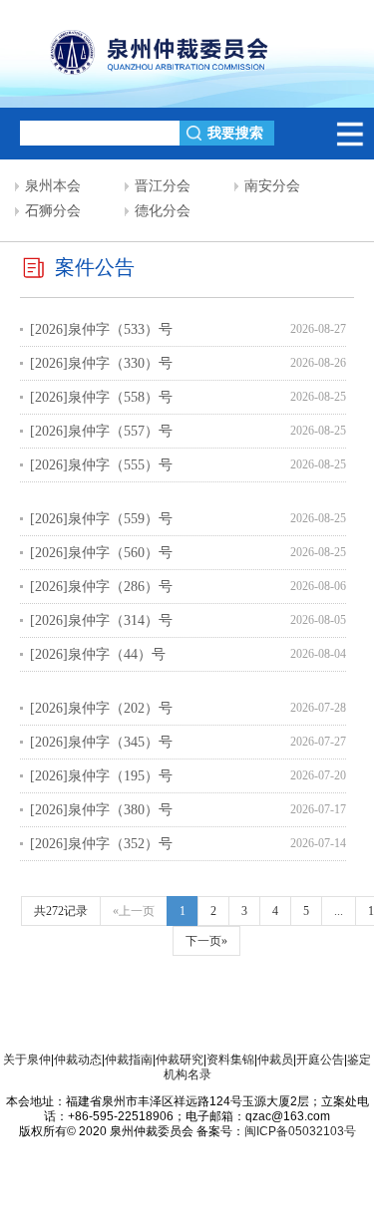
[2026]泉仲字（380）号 (101, 809)
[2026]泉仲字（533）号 (101, 329)
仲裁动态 (78, 1059)
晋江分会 (162, 185)
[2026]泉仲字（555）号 (101, 464)
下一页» (206, 941)
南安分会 (272, 185)
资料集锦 (230, 1059)
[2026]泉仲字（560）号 (101, 552)
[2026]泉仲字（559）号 (101, 518)
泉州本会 (53, 185)
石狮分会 (53, 210)
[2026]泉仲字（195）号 (101, 775)
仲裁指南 (129, 1059)
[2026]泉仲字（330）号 (101, 363)
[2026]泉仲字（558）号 (101, 397)
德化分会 (162, 210)
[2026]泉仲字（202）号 (101, 708)
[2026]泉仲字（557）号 (101, 431)
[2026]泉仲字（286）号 (101, 586)
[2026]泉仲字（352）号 (101, 843)
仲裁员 (275, 1059)
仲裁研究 (179, 1059)
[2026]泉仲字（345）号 (101, 742)
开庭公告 (320, 1059)
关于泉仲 (27, 1059)
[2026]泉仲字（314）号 (101, 620)
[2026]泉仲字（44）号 (98, 654)
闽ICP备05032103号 (300, 1131)
